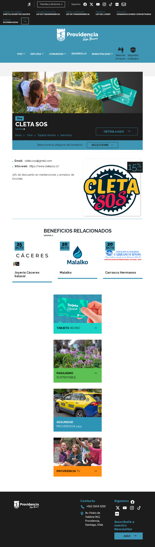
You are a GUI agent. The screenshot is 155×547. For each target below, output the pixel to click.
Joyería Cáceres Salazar (27, 274)
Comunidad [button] (56, 54)
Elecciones (134, 13)
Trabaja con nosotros (16, 13)
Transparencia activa (48, 13)
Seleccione (100, 144)
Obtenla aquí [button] (114, 131)
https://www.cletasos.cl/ (44, 166)
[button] (25, 21)
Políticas (10, 21)
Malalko (66, 272)
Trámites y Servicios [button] (50, 4)
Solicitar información (78, 13)
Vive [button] (20, 54)
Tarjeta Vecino (46, 135)
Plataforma (103, 13)
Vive (29, 135)
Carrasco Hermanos (120, 272)
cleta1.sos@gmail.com (38, 160)
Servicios (66, 135)
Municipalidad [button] (101, 54)
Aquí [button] (127, 536)
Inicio (18, 135)
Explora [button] (36, 54)
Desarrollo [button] (79, 53)
